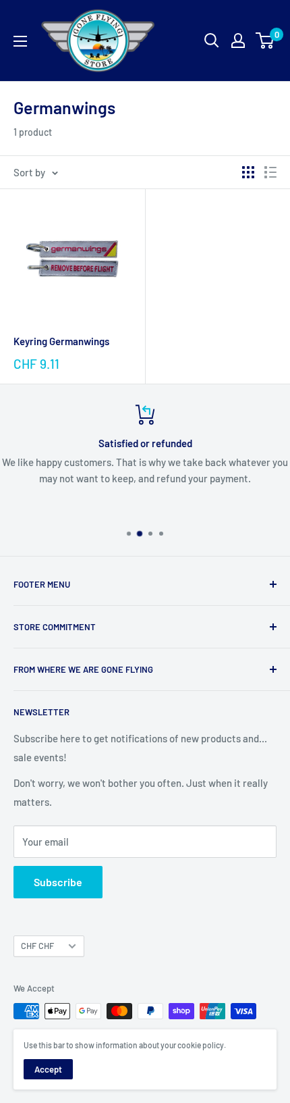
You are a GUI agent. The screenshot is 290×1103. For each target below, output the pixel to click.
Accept (48, 1069)
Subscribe (58, 881)
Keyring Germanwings (61, 341)
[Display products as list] (270, 172)
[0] (265, 40)
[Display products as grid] (248, 172)
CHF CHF (37, 945)
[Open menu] (20, 41)
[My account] (238, 40)
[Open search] (211, 40)
